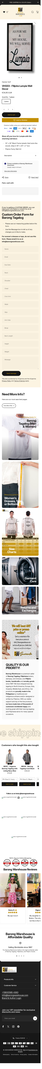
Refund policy (6, 1054)
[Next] (38, 2)
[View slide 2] (19, 956)
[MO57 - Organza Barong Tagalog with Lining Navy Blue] (10, 756)
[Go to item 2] (21, 77)
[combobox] (10, 779)
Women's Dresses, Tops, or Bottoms (13, 501)
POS (24, 1050)
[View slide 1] (17, 956)
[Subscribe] (35, 1018)
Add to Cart (9, 784)
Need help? (35, 177)
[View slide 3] (21, 956)
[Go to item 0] (19, 77)
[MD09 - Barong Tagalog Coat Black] (27, 756)
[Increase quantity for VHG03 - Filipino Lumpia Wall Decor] (12, 109)
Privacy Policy (6, 381)
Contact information (33, 1054)
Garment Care (30, 580)
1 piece (6, 101)
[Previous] (3, 2)
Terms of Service (19, 381)
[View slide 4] (24, 956)
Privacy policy (23, 1054)
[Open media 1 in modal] (35, 23)
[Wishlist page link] (4, 12)
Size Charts (11, 550)
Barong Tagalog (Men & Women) (27, 423)
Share (6, 177)
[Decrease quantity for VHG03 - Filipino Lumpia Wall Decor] (4, 109)
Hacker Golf (6, 82)
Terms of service (15, 1054)
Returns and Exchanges (28, 609)
